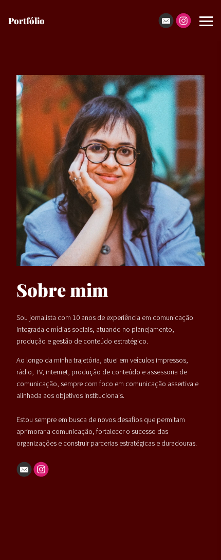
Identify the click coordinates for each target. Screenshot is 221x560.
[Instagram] (183, 20)
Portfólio (26, 20)
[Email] (166, 20)
